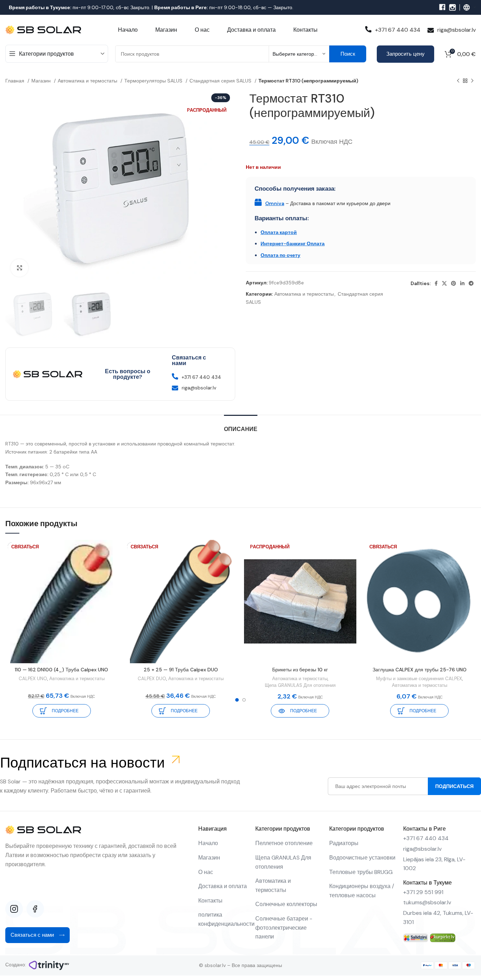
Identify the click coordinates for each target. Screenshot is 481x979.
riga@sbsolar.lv (456, 29)
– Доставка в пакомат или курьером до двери (328, 203)
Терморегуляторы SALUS (154, 81)
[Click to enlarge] (19, 268)
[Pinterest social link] (453, 283)
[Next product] (472, 81)
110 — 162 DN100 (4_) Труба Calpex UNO (61, 669)
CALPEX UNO (33, 679)
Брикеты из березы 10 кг (300, 669)
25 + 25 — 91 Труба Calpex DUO (181, 669)
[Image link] (415, 937)
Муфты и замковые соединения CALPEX (419, 679)
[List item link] (223, 843)
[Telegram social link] (471, 283)
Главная (15, 81)
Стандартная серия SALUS (221, 81)
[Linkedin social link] (462, 283)
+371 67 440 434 (397, 29)
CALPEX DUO (152, 679)
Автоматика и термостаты (88, 81)
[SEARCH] (347, 53)
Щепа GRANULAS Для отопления (300, 685)
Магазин (41, 81)
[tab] (240, 425)
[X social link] (444, 283)
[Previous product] (458, 81)
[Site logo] (44, 29)
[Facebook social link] (436, 283)
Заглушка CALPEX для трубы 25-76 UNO (420, 669)
